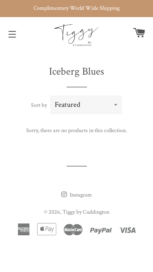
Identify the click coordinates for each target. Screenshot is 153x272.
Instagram (80, 195)
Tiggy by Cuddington (85, 212)
